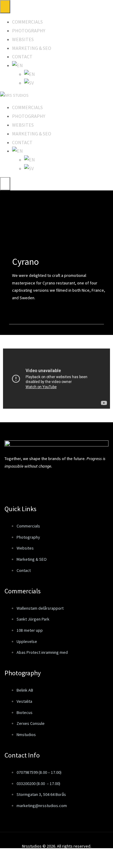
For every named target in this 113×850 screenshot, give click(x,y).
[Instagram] (34, 483)
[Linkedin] (56, 483)
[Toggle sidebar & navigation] (5, 183)
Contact (22, 57)
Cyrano (25, 261)
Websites (23, 39)
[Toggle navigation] (5, 6)
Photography (28, 31)
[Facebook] (12, 483)
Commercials (27, 22)
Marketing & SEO (31, 48)
